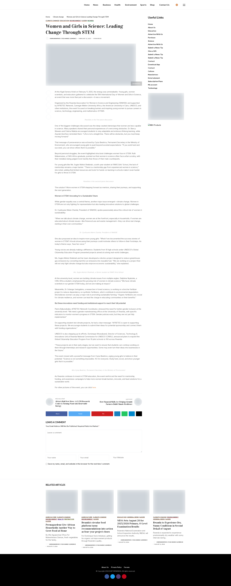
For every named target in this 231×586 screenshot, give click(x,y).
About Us (151, 27)
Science (151, 41)
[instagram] (118, 576)
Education (152, 31)
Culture (151, 71)
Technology (152, 88)
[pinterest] (124, 576)
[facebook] (107, 576)
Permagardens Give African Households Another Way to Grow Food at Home (60, 527)
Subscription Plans (155, 81)
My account (152, 85)
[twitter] (112, 576)
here (94, 387)
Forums (127, 567)
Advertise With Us (155, 34)
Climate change (58, 17)
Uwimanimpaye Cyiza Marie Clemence (63, 38)
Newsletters (153, 75)
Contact (151, 61)
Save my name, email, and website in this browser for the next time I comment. (79, 464)
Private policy (116, 567)
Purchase (151, 38)
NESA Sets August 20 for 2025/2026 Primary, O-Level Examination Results (132, 523)
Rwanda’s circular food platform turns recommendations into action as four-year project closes (97, 527)
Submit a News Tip (155, 48)
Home (48, 17)
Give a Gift (152, 51)
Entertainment (154, 78)
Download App (154, 64)
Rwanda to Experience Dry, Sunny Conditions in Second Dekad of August (168, 525)
